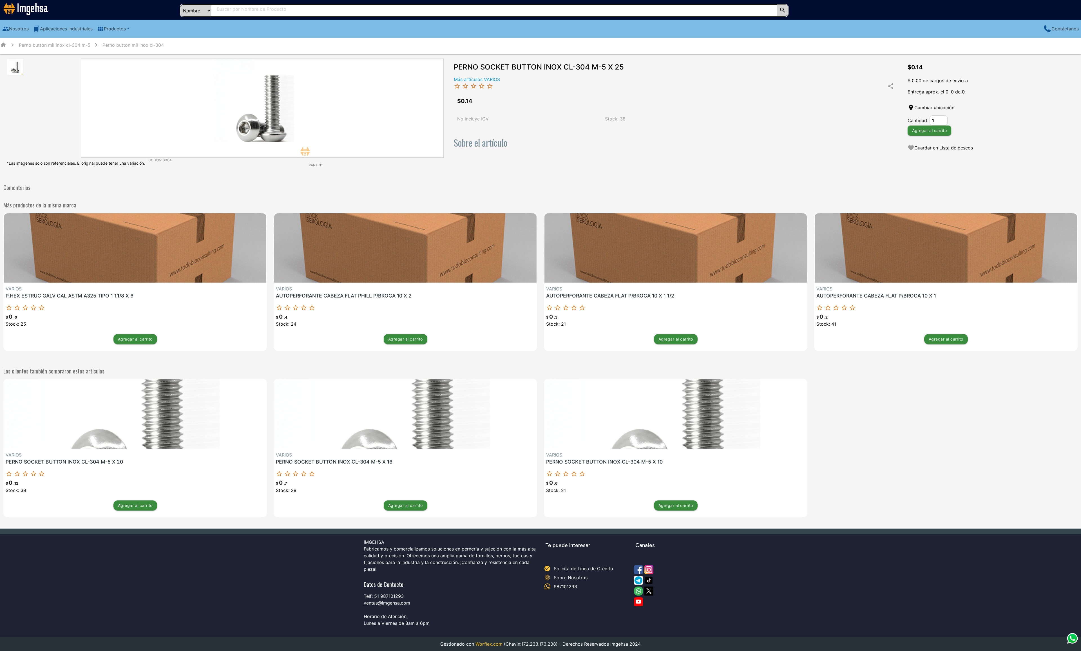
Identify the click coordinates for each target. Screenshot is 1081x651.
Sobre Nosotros (571, 577)
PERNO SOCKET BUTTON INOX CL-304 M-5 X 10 (604, 462)
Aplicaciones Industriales (63, 28)
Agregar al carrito (929, 130)
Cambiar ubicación (934, 107)
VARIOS (14, 289)
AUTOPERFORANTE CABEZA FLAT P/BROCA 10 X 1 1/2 (610, 296)
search (782, 10)
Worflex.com (488, 644)
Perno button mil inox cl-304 (133, 45)
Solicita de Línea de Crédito (583, 568)
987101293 (565, 586)
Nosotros (15, 28)
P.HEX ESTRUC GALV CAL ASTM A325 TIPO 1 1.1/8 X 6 (69, 296)
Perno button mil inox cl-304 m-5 (54, 45)
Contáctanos (1065, 29)
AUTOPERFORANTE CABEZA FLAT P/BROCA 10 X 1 (876, 296)
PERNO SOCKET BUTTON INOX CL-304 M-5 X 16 (334, 462)
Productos (114, 28)
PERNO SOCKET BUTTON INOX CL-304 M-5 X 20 (64, 462)
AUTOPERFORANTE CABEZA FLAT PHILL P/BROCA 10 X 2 (344, 296)
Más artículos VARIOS (477, 79)
